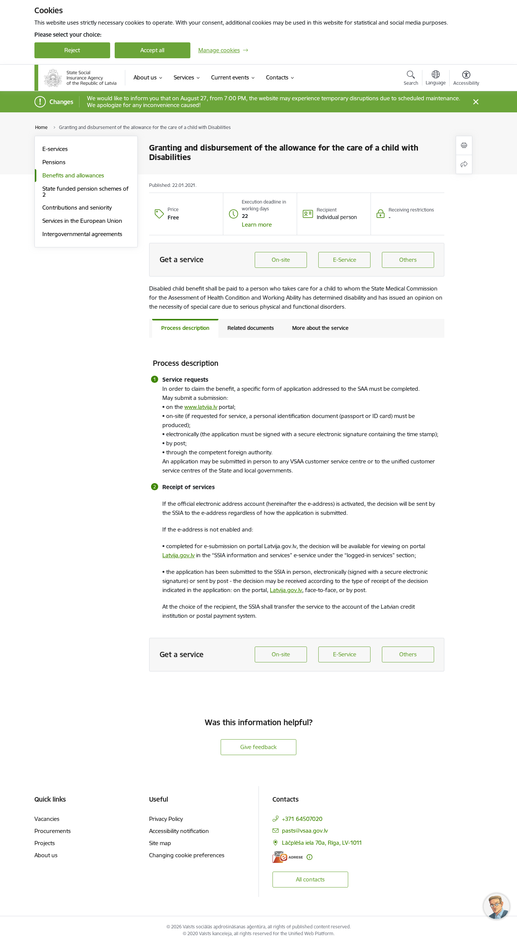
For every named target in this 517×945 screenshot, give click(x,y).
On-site (281, 259)
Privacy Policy (166, 818)
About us (46, 855)
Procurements (52, 831)
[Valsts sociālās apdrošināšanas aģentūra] (80, 78)
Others (408, 259)
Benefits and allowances (73, 175)
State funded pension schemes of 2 (85, 191)
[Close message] (475, 101)
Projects (44, 843)
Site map (160, 843)
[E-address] (288, 857)
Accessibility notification (179, 831)
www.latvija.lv (200, 406)
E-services (55, 148)
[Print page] (464, 145)
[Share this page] (464, 164)
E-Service (344, 259)
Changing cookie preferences (186, 855)
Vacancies (46, 818)
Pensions (53, 162)
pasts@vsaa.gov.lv (305, 830)
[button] (257, 224)
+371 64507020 (302, 818)
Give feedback (258, 747)
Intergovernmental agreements (82, 234)
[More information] (309, 857)
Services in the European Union (82, 220)
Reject (72, 50)
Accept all (152, 50)
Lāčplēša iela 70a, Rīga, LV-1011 (322, 842)
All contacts (310, 879)
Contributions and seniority (77, 207)
